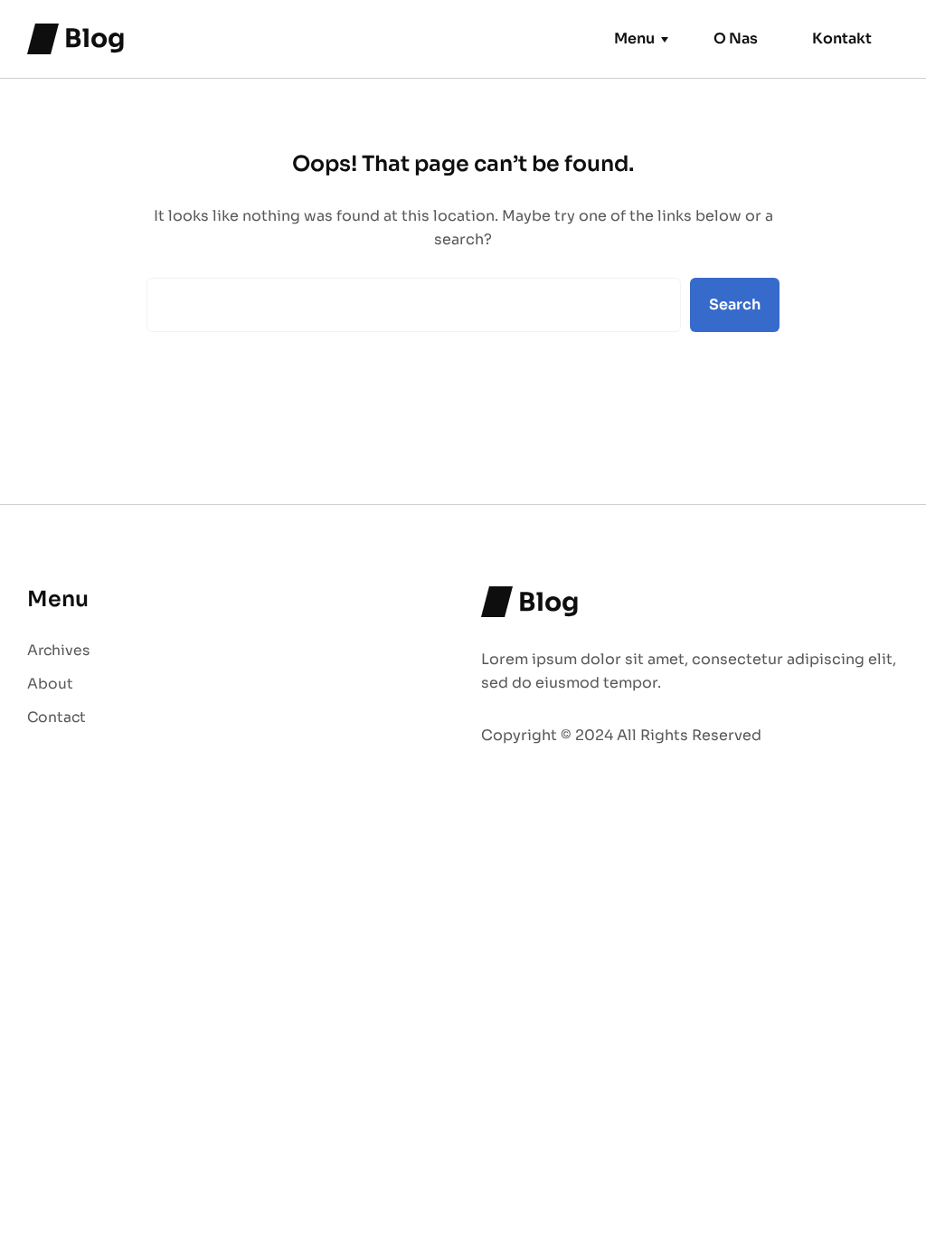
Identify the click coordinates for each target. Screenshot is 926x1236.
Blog (94, 38)
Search (735, 304)
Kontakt (842, 38)
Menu (634, 38)
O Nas (735, 38)
